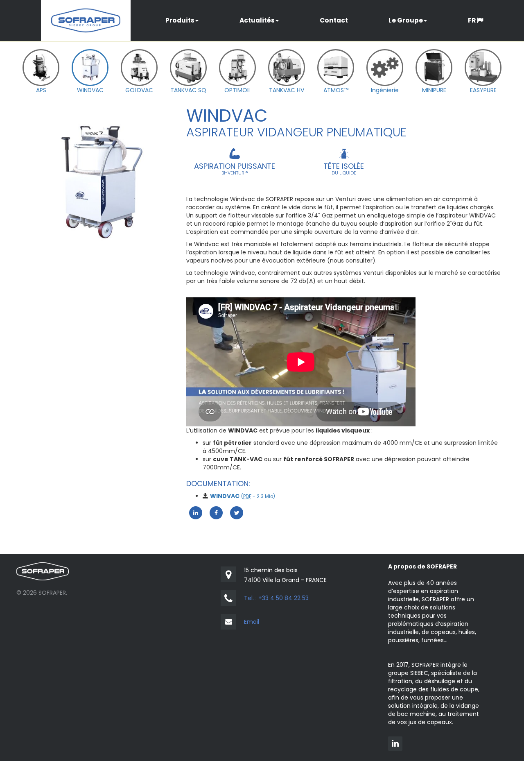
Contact (334, 20)
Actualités (257, 20)
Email (251, 622)
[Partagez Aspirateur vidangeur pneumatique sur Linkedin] (195, 512)
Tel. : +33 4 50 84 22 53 (276, 598)
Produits (179, 20)
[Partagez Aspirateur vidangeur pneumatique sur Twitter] (236, 512)
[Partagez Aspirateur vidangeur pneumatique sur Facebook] (216, 512)
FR (472, 20)
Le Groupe (405, 20)
